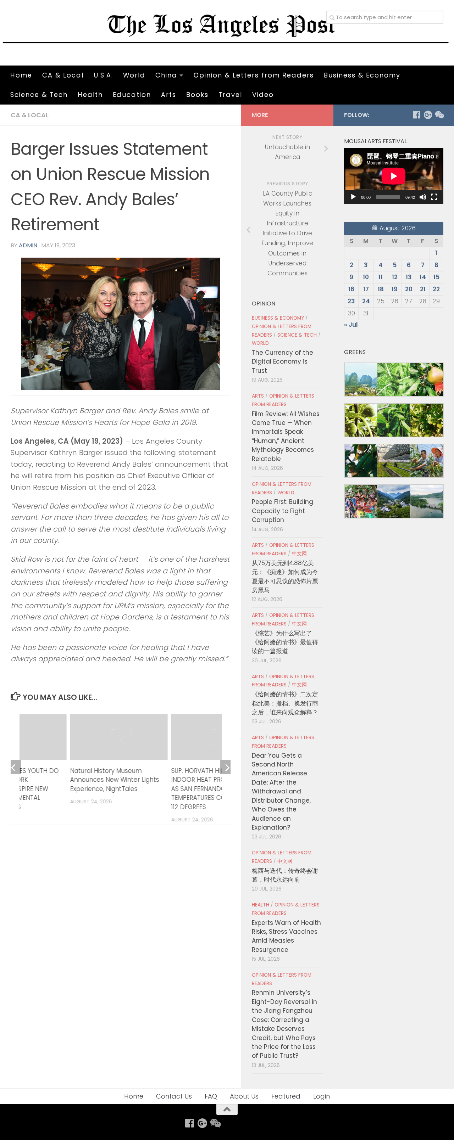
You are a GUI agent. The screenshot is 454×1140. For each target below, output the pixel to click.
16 (351, 289)
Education (132, 94)
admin (28, 245)
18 (381, 289)
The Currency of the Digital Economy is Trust (282, 361)
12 (395, 277)
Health (90, 94)
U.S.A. (103, 75)
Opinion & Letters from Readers (254, 75)
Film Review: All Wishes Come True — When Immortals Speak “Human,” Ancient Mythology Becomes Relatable (286, 436)
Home (21, 75)
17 (366, 289)
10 (366, 277)
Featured (285, 1096)
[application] (393, 176)
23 (351, 301)
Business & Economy (362, 75)
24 (366, 301)
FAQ (211, 1096)
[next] (227, 776)
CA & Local (63, 75)
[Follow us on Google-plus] (427, 115)
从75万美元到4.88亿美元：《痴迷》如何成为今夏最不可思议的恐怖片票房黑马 (285, 576)
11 (380, 277)
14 (423, 277)
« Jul (351, 324)
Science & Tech (39, 94)
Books (197, 94)
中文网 (299, 553)
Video (263, 94)
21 (423, 289)
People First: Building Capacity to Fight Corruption (282, 511)
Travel (230, 94)
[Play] (353, 197)
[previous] (14, 776)
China (166, 75)
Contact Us (174, 1096)
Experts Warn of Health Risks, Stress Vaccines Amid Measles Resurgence (286, 936)
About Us (244, 1096)
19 (395, 289)
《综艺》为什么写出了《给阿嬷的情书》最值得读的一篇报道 (285, 642)
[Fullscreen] (434, 197)
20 (409, 289)
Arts (168, 94)
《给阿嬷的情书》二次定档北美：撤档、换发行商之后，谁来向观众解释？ (285, 703)
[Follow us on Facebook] (416, 115)
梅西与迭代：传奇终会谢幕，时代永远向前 (285, 875)
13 (409, 277)
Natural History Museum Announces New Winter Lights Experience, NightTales (114, 779)
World (134, 75)
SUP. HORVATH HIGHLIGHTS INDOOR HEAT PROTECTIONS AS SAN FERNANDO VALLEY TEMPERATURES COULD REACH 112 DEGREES (214, 788)
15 (436, 277)
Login (321, 1096)
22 (436, 289)
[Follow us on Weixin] (439, 115)
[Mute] (422, 197)
